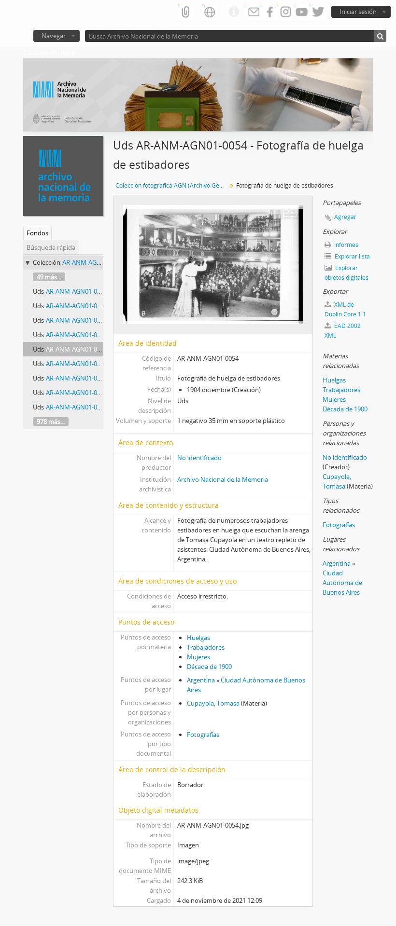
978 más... (51, 421)
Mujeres (198, 657)
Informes (345, 245)
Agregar (345, 217)
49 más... (49, 276)
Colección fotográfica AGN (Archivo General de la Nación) (172, 185)
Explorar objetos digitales (346, 273)
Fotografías (203, 734)
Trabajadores (206, 647)
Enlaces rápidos (234, 12)
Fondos (37, 233)
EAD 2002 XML (343, 331)
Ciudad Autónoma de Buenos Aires (342, 583)
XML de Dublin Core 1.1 (345, 309)
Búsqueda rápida (51, 247)
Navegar (54, 35)
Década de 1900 (209, 666)
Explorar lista (351, 256)
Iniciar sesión (358, 11)
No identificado (199, 457)
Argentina (201, 680)
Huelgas (198, 637)
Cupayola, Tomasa (213, 703)
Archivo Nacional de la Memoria (222, 479)
